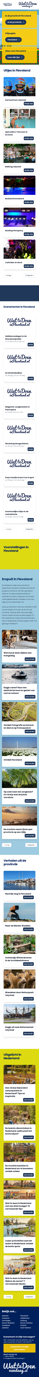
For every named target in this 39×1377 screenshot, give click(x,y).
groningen (6, 1320)
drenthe (5, 1316)
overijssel (6, 1325)
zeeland (5, 1328)
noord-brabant (8, 1323)
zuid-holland (25, 1328)
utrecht (23, 1325)
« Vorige (8, 275)
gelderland (24, 1318)
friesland (5, 1318)
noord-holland (26, 1323)
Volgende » (30, 275)
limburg (23, 1320)
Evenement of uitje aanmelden (19, 1348)
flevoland (24, 1316)
